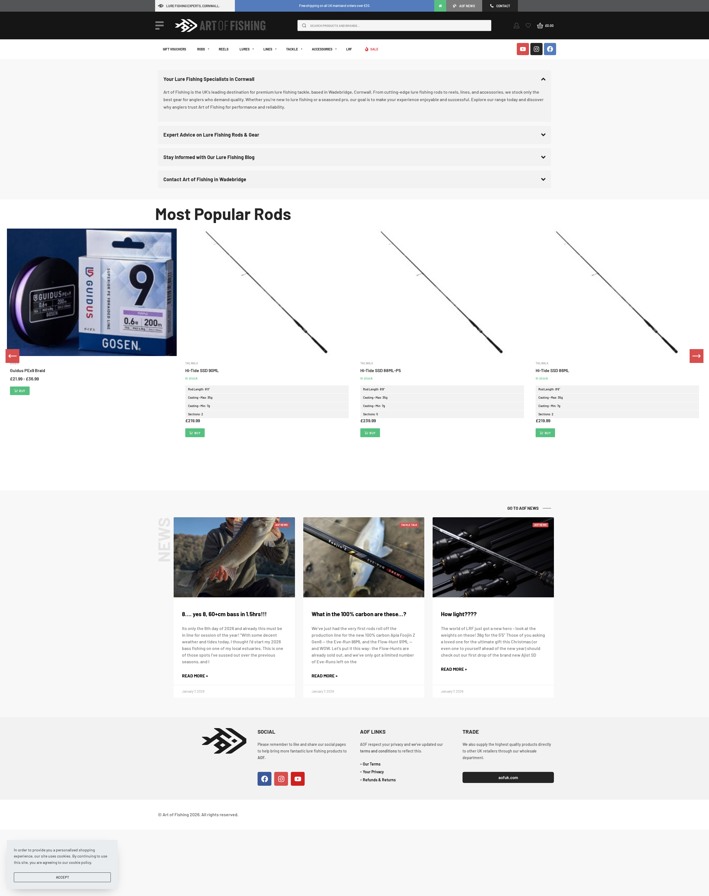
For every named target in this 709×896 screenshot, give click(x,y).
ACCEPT (62, 877)
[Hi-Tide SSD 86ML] (617, 292)
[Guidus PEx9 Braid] (92, 292)
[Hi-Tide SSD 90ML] (267, 292)
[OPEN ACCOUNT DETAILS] (516, 25)
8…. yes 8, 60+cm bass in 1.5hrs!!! (224, 613)
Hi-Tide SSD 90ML (202, 370)
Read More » (195, 675)
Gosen (14, 363)
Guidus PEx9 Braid (27, 370)
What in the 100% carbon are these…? (359, 613)
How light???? (459, 613)
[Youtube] (523, 49)
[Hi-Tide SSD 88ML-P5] (442, 292)
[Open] (159, 25)
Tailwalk (191, 363)
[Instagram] (536, 49)
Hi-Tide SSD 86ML (552, 370)
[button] (195, 432)
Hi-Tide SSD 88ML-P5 (380, 370)
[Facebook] (550, 49)
